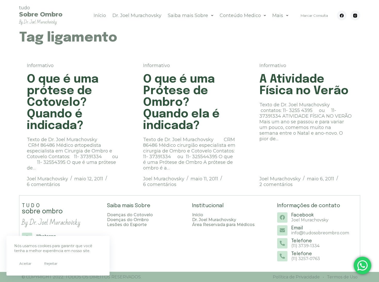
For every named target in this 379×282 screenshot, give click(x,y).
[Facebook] (342, 15)
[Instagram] (355, 15)
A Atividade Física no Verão (304, 85)
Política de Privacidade (296, 277)
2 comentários (276, 184)
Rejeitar (50, 263)
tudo (40, 15)
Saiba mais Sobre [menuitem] (188, 15)
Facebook (302, 215)
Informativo (40, 65)
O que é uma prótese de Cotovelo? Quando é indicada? (62, 103)
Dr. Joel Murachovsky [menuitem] (136, 15)
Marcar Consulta (314, 15)
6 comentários (43, 184)
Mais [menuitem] (277, 15)
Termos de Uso (342, 277)
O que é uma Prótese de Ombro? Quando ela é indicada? (181, 103)
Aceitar (25, 263)
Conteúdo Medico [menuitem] (240, 15)
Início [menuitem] (100, 15)
